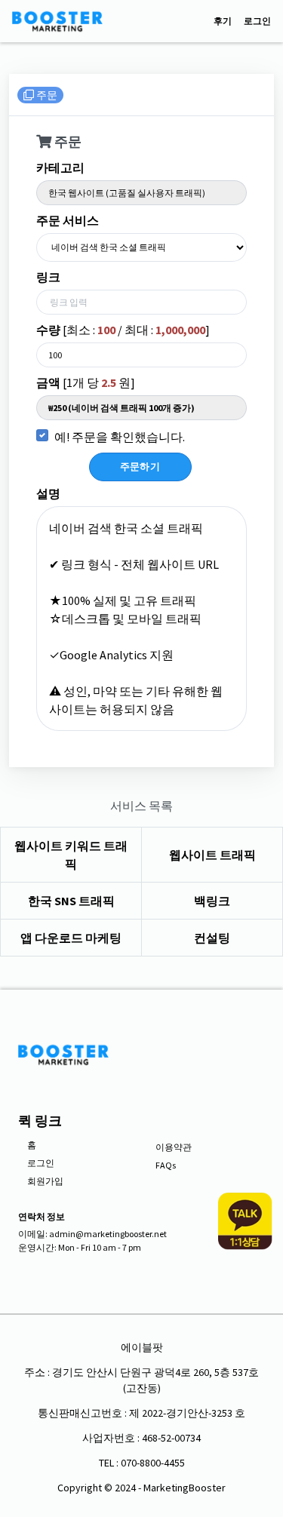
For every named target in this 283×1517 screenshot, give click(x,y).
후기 (223, 21)
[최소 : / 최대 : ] (123, 329)
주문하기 (140, 466)
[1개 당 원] (85, 382)
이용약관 (173, 1147)
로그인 (257, 21)
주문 (45, 95)
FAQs (165, 1165)
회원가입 (45, 1181)
